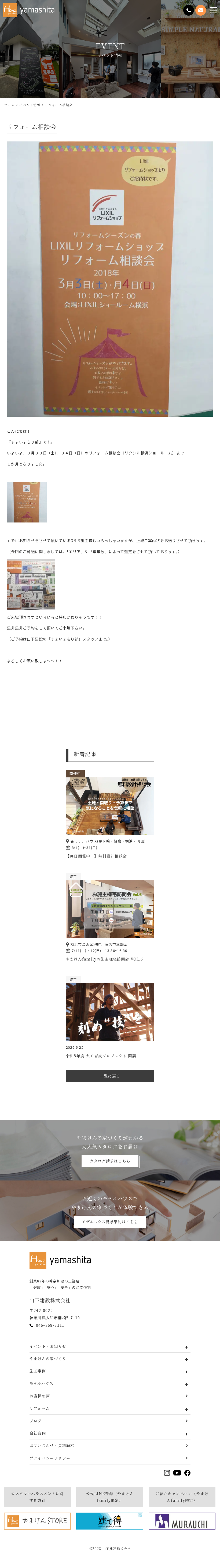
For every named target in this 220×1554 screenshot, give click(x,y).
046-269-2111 (50, 1325)
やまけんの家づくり (48, 1358)
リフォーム (40, 1408)
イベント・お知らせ (48, 1346)
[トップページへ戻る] (62, 1260)
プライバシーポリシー (50, 1458)
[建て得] (109, 1521)
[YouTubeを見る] (177, 1472)
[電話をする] (188, 10)
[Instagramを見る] (167, 1473)
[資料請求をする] (200, 10)
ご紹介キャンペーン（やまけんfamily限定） (182, 1497)
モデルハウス (41, 1383)
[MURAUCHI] (182, 1521)
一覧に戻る (110, 1076)
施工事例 (38, 1371)
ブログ (36, 1420)
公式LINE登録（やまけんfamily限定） (110, 1497)
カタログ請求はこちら (110, 1161)
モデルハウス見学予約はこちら (110, 1221)
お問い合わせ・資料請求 (52, 1445)
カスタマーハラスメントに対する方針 (37, 1497)
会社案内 (38, 1433)
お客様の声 (40, 1396)
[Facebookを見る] (187, 1473)
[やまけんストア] (37, 1521)
